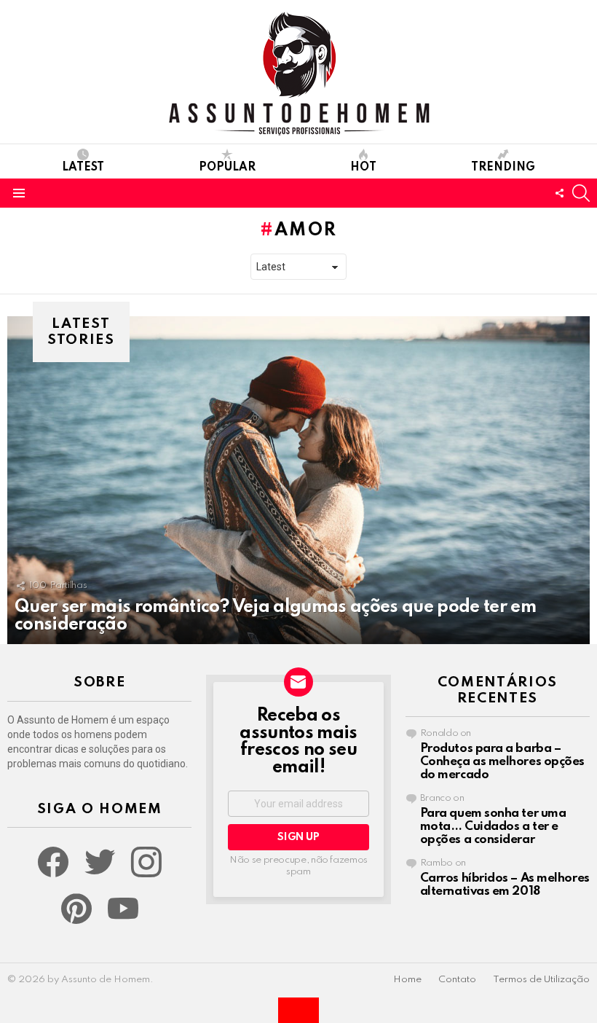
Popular (227, 167)
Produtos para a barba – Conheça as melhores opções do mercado (502, 761)
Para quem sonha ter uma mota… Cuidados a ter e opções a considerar (493, 826)
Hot (363, 167)
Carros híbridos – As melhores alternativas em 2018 (505, 885)
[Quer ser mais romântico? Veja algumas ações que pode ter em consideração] (298, 480)
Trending (503, 167)
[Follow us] (559, 193)
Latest (83, 167)
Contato (457, 979)
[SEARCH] (581, 193)
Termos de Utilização (541, 979)
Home (407, 979)
